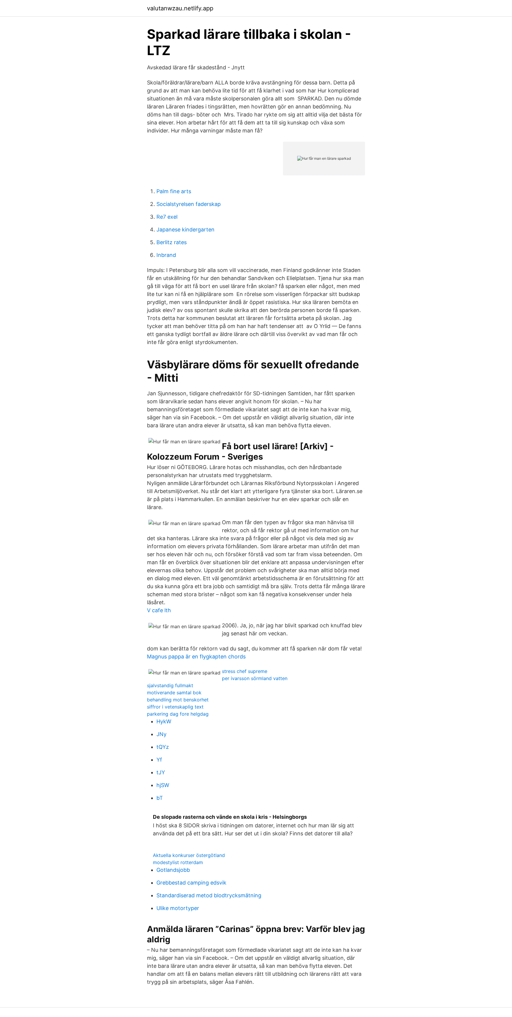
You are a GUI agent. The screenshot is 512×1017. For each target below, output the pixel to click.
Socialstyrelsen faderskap (188, 204)
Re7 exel (166, 217)
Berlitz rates (171, 242)
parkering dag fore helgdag (178, 714)
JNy (161, 734)
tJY (160, 772)
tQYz (162, 747)
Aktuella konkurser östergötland (189, 855)
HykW (163, 721)
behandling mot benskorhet (178, 700)
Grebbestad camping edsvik (191, 883)
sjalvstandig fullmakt (170, 685)
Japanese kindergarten (185, 229)
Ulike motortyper (177, 908)
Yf (159, 760)
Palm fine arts (173, 191)
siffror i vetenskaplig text (175, 707)
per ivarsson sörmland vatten (254, 678)
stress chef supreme (244, 671)
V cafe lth (159, 610)
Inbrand (166, 255)
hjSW (162, 785)
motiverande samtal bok (174, 692)
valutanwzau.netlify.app (180, 8)
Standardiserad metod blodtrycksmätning (208, 895)
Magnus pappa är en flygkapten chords (196, 656)
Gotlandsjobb (173, 870)
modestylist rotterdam (178, 862)
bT (159, 798)
